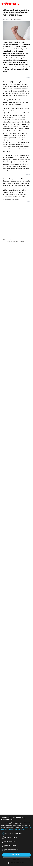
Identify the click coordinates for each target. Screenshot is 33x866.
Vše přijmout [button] (16, 855)
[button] (16, 830)
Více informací (27, 827)
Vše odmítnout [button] (16, 859)
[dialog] (16, 840)
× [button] (31, 816)
